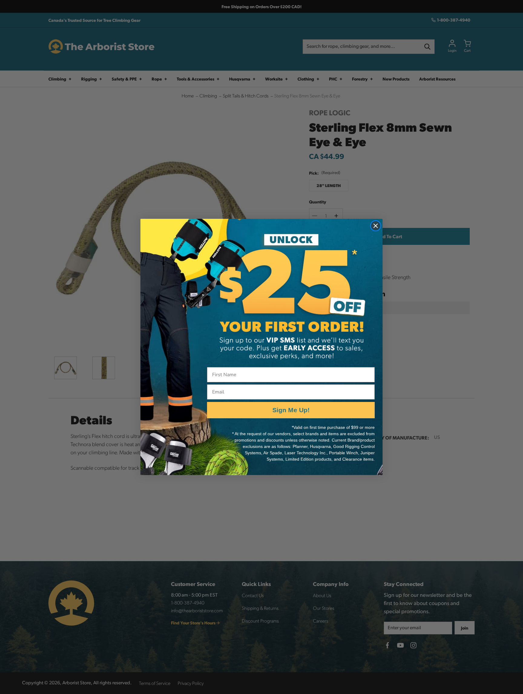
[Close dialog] (375, 225)
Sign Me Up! (291, 409)
